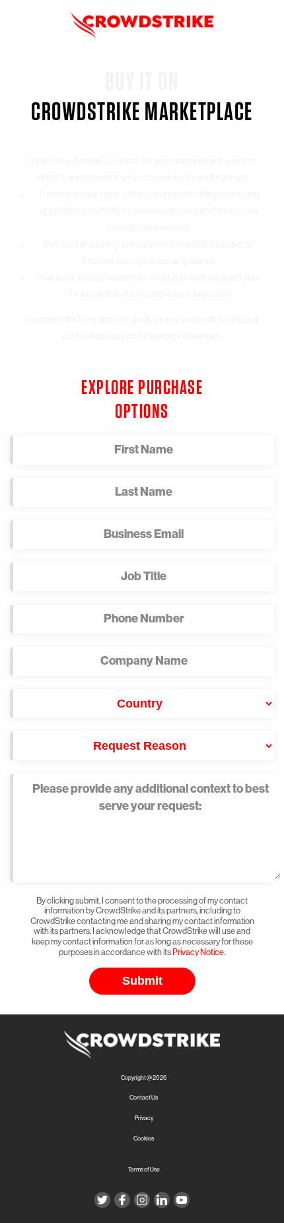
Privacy (144, 1118)
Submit (142, 980)
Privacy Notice (198, 952)
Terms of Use (144, 1170)
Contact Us (143, 1098)
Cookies (143, 1139)
